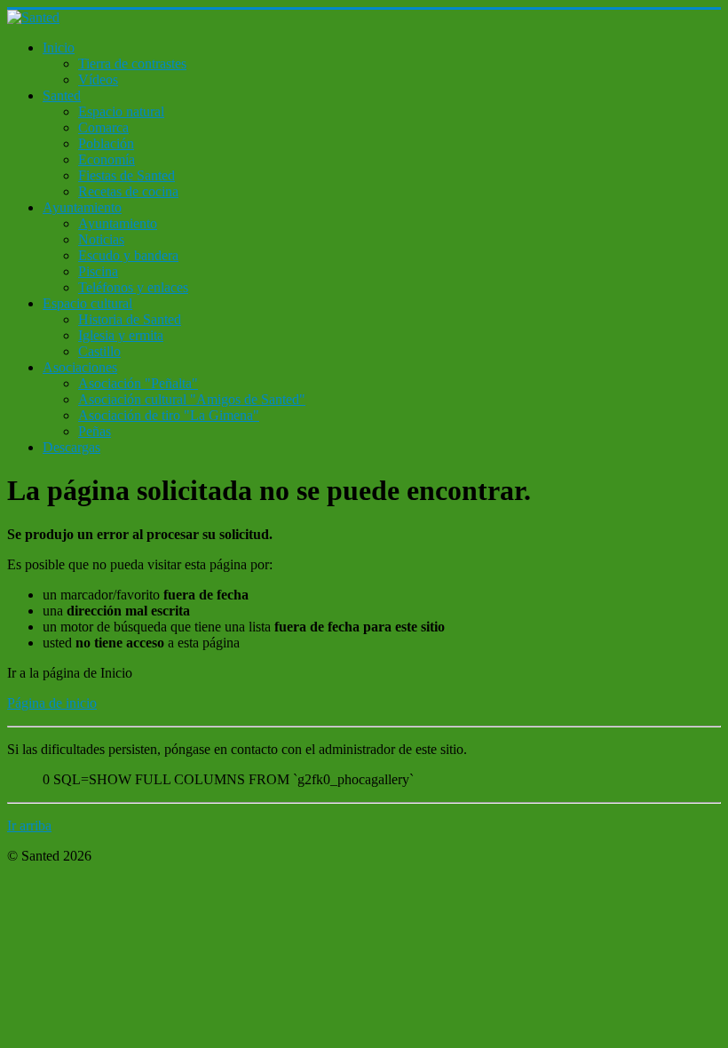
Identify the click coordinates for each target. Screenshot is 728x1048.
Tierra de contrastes (132, 63)
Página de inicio (52, 703)
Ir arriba (29, 825)
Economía (106, 159)
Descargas (71, 447)
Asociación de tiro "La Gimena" (168, 415)
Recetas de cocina (128, 191)
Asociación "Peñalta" (138, 383)
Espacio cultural (87, 303)
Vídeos (98, 79)
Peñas (94, 431)
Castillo (99, 351)
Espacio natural (121, 111)
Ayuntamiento (82, 207)
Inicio (59, 47)
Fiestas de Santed (126, 175)
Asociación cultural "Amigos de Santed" (191, 399)
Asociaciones (80, 367)
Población (106, 143)
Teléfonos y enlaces (133, 287)
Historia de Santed (129, 319)
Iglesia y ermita (120, 335)
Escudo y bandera (128, 255)
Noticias (101, 239)
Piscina (98, 271)
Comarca (103, 127)
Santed (62, 95)
